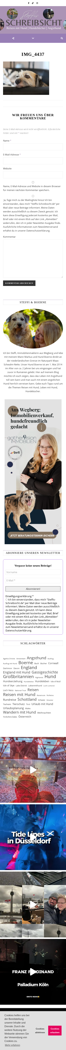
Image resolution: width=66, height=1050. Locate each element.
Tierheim (7, 704)
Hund (50, 676)
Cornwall (53, 663)
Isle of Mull (55, 681)
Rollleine (50, 695)
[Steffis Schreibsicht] (33, 20)
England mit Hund (16, 672)
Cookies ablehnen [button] (40, 1031)
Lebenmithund (35, 685)
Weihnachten (44, 712)
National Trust (20, 690)
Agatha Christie (9, 659)
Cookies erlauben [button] (55, 1031)
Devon (16, 668)
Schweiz (41, 700)
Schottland (27, 699)
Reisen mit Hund (19, 694)
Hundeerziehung (12, 681)
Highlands (39, 677)
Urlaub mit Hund (42, 704)
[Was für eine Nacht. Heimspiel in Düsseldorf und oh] (33, 770)
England (29, 667)
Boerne (25, 662)
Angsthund (36, 658)
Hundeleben (42, 681)
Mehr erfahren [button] (12, 1045)
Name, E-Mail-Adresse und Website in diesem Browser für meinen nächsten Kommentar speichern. (32, 188)
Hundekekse (29, 682)
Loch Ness (8, 690)
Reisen (33, 690)
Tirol (28, 704)
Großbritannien (18, 676)
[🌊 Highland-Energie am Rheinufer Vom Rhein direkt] (33, 837)
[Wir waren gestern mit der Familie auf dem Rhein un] (33, 904)
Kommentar (9, 236)
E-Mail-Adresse (12, 154)
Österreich (24, 716)
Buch (36, 663)
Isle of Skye (8, 685)
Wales (28, 708)
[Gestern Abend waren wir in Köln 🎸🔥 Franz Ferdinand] (33, 972)
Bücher (43, 663)
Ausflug (51, 659)
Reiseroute (41, 695)
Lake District (21, 685)
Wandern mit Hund (19, 712)
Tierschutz (18, 704)
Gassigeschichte (45, 672)
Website (7, 168)
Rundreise (9, 699)
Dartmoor (7, 668)
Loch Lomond (48, 686)
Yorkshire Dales (10, 716)
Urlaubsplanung (13, 708)
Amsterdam (20, 659)
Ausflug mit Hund (10, 663)
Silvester (50, 700)
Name (7, 140)
